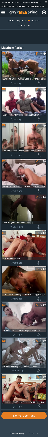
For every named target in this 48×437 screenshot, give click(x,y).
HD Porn (35, 20)
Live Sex (11, 20)
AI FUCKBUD (24, 25)
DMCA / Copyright (18, 433)
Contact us (33, 433)
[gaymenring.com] (24, 12)
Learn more (39, 6)
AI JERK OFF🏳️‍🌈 (23, 20)
